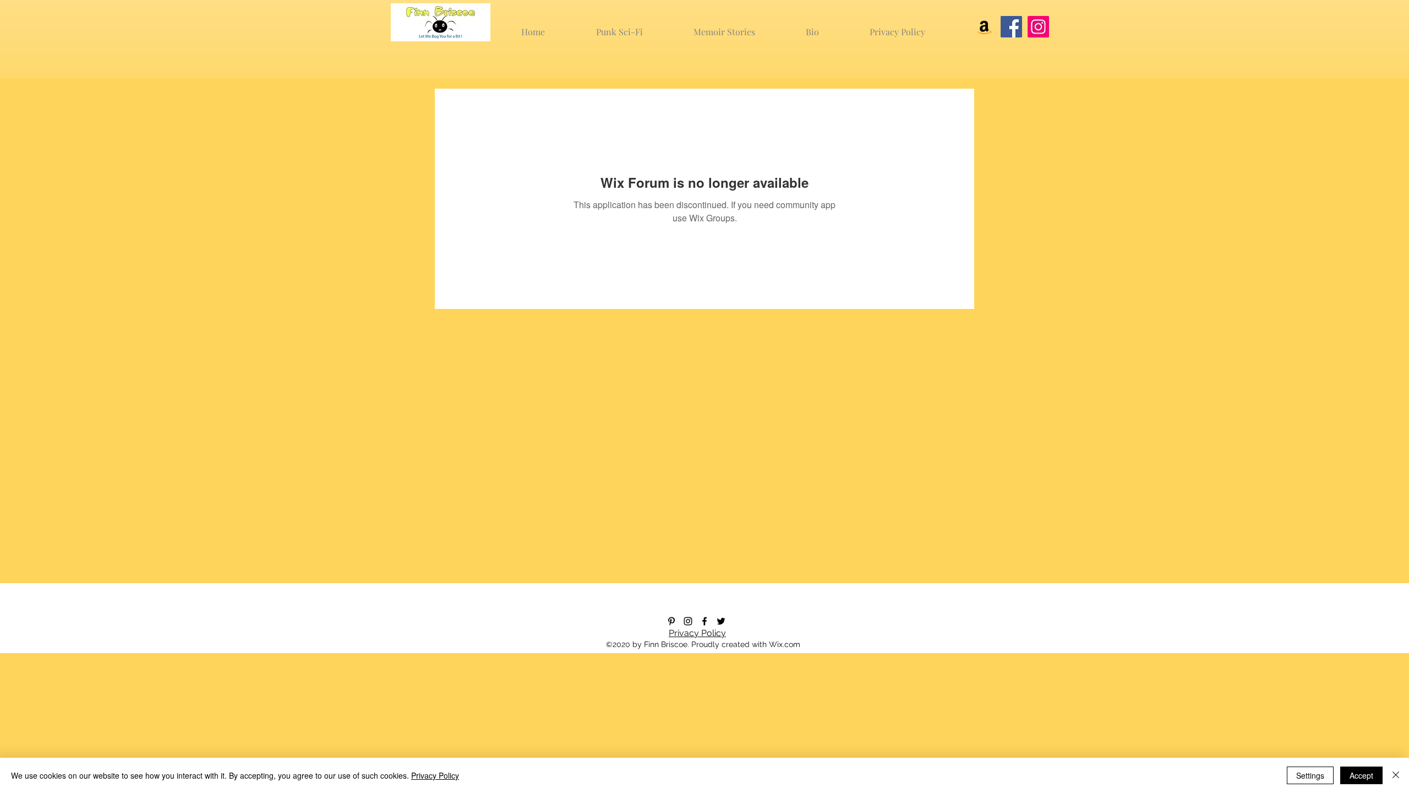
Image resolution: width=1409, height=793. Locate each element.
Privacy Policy (697, 633)
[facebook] (704, 621)
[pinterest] (671, 621)
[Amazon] (984, 26)
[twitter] (721, 621)
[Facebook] (1011, 26)
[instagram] (687, 621)
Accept (1361, 775)
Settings (1310, 775)
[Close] (1395, 775)
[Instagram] (1038, 26)
